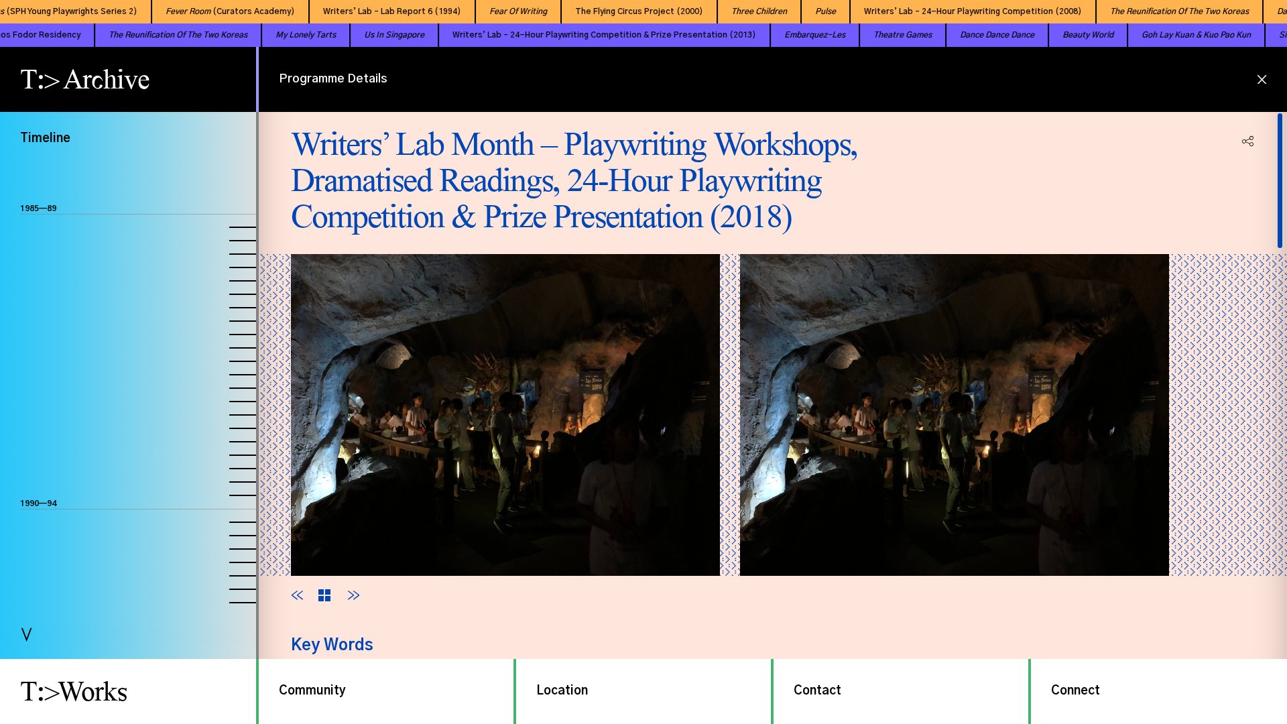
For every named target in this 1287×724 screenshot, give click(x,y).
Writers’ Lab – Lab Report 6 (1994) (373, 11)
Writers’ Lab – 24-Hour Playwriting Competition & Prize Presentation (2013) (567, 35)
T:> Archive (84, 79)
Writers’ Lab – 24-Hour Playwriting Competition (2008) (954, 11)
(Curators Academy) (211, 11)
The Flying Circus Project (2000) (620, 11)
